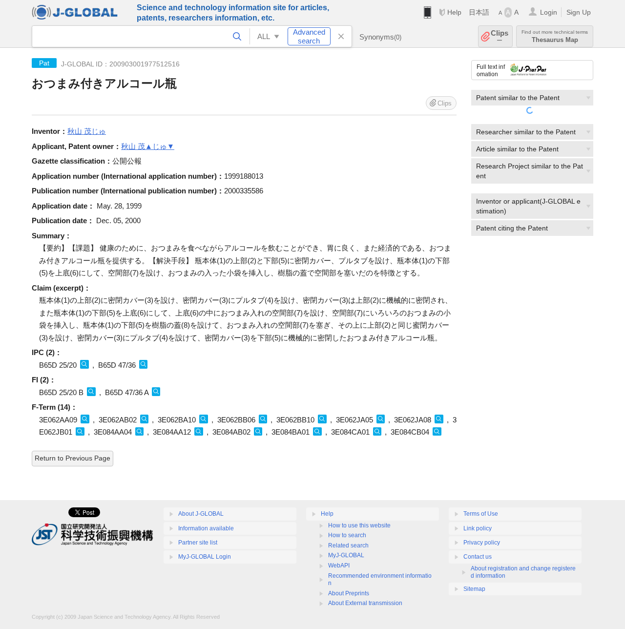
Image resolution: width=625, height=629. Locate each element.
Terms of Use (480, 513)
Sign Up (578, 12)
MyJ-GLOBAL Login (204, 556)
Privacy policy (481, 542)
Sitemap (474, 589)
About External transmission (365, 603)
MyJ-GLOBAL (346, 555)
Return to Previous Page (72, 458)
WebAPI (339, 565)
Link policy (477, 528)
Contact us (477, 556)
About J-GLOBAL (201, 513)
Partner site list (197, 542)
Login (548, 12)
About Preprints (348, 593)
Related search (348, 545)
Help (454, 12)
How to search (347, 535)
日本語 (479, 12)
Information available (206, 528)
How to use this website (359, 525)
